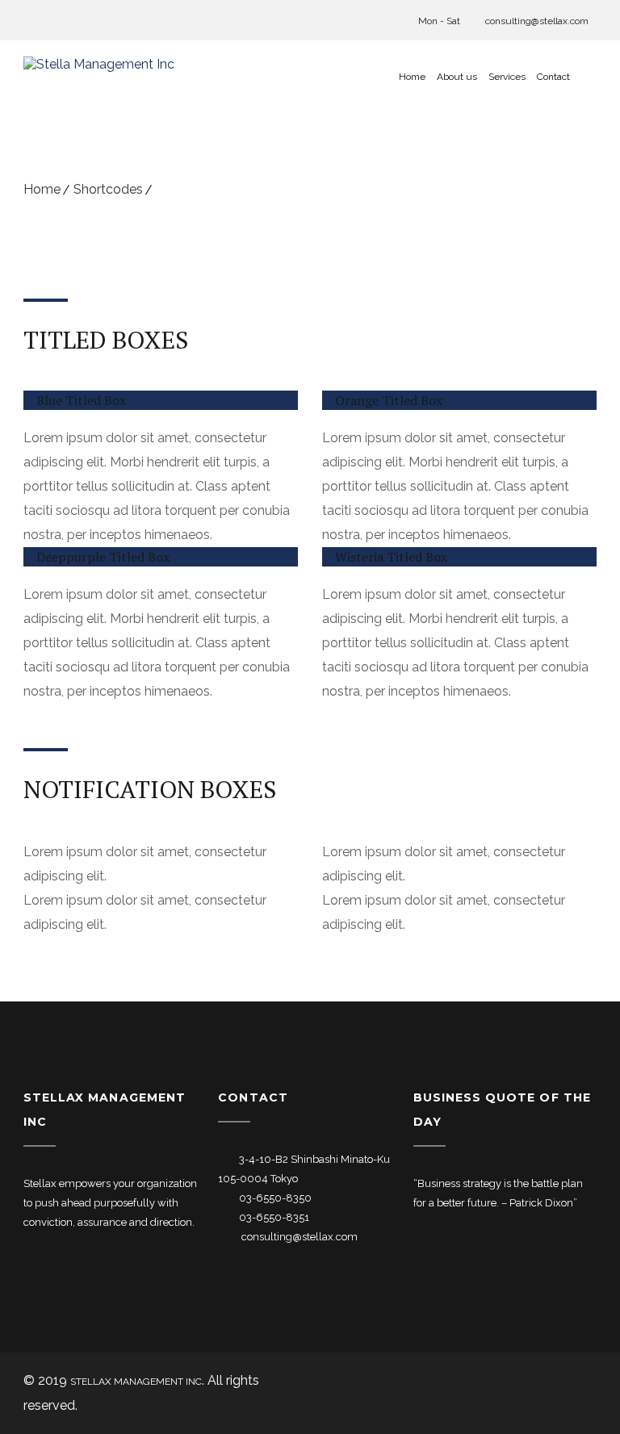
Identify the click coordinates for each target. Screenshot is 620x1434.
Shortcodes (108, 189)
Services (507, 76)
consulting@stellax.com (536, 21)
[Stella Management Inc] (98, 76)
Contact (553, 76)
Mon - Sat (439, 21)
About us (457, 76)
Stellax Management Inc (136, 1381)
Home (412, 76)
